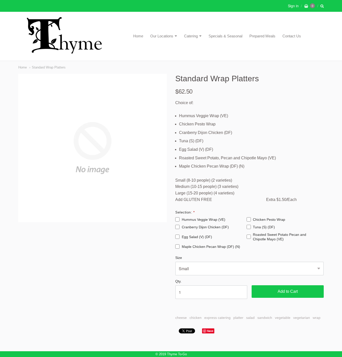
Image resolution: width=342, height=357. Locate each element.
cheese (181, 318)
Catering (191, 36)
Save (210, 331)
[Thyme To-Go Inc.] (64, 51)
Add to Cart (288, 291)
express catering (217, 318)
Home (138, 36)
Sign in (293, 5)
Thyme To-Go (177, 354)
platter (238, 318)
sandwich (264, 318)
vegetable (282, 318)
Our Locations (161, 36)
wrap (316, 318)
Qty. (178, 281)
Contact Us (291, 36)
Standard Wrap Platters (49, 67)
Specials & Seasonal (225, 36)
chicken (196, 318)
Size (178, 258)
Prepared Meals (262, 36)
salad (250, 318)
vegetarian (301, 318)
